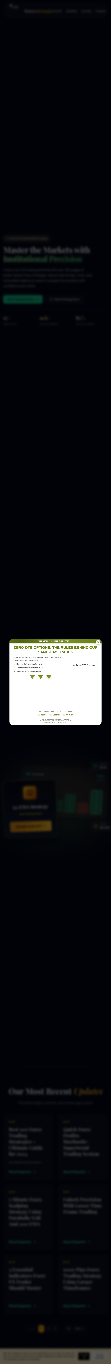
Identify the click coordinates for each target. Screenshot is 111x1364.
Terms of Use (55, 722)
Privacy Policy (47, 722)
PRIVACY (69, 715)
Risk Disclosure (63, 722)
